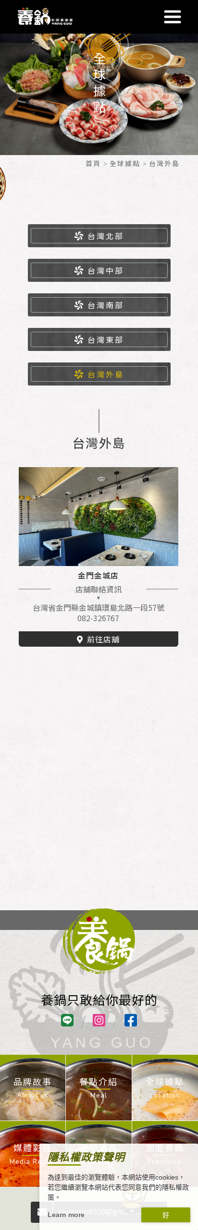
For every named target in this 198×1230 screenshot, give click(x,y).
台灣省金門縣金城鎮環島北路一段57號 (98, 607)
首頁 (93, 163)
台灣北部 (105, 235)
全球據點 (125, 163)
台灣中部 (105, 270)
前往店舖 (103, 639)
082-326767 (98, 618)
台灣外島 (105, 374)
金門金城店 (98, 575)
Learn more (66, 1214)
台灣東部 (105, 339)
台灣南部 (105, 305)
